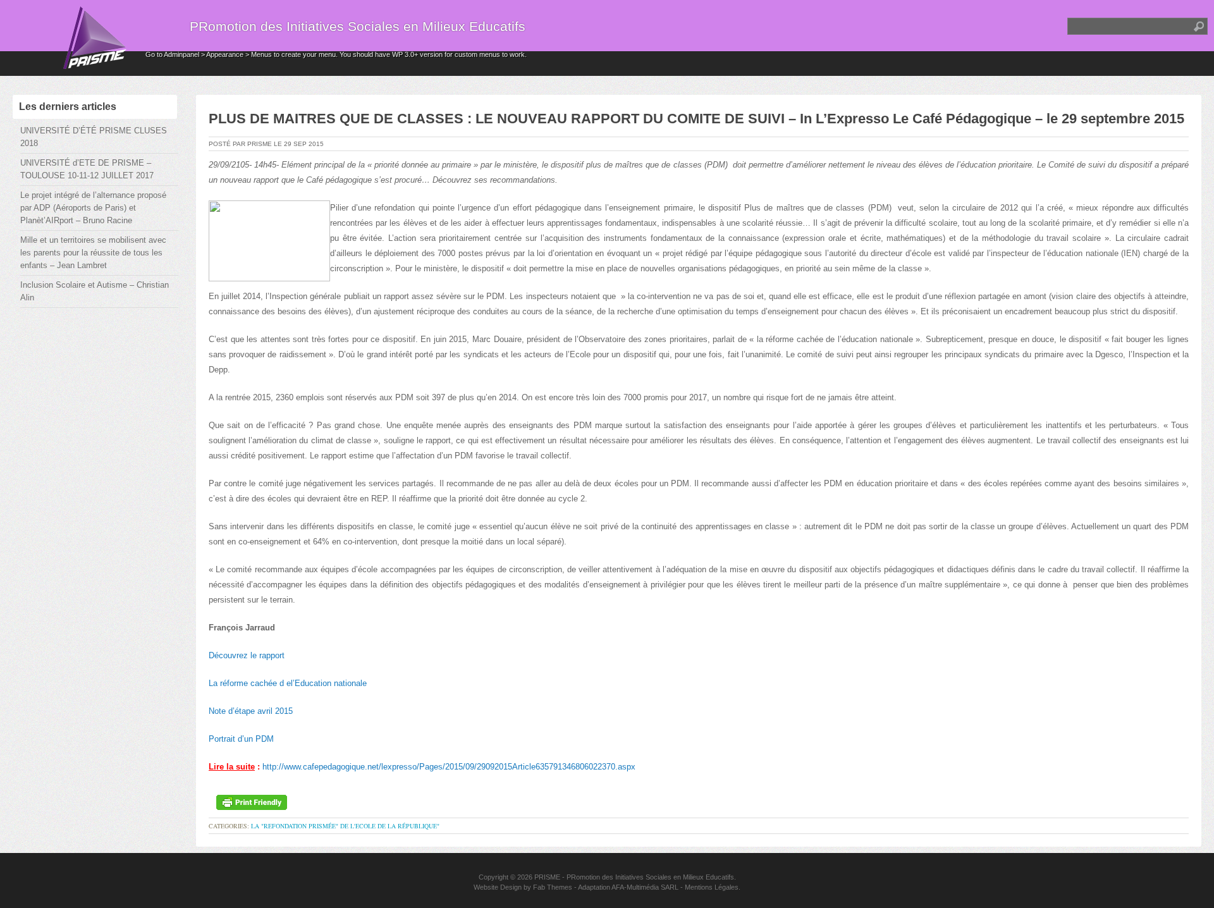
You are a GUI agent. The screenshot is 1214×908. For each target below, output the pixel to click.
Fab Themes (552, 887)
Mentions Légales (712, 887)
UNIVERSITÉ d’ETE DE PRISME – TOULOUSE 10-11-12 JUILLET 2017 (87, 169)
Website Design (498, 887)
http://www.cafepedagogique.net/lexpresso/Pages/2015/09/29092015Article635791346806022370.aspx (448, 766)
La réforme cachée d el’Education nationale (288, 683)
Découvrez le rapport (247, 655)
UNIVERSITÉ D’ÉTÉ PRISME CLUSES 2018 (93, 137)
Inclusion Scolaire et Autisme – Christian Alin (94, 291)
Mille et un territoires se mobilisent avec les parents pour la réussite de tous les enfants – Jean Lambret (93, 252)
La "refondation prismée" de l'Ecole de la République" (345, 825)
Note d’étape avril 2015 (251, 711)
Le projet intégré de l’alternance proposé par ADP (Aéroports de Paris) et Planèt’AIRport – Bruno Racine (93, 207)
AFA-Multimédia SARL (644, 887)
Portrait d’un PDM (241, 739)
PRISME (547, 877)
